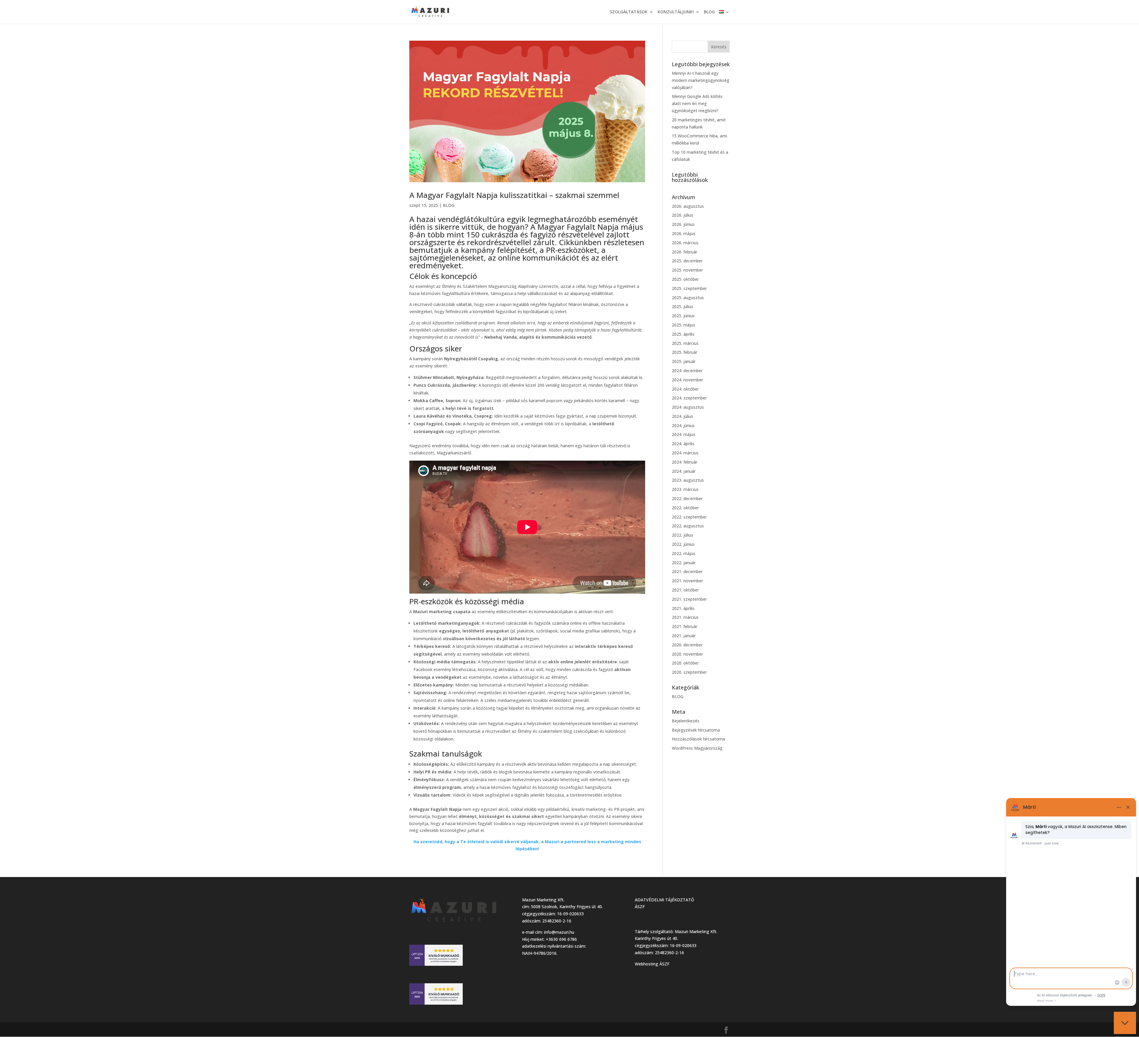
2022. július (682, 535)
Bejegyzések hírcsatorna (696, 730)
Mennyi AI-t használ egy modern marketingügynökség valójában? (700, 80)
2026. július (682, 215)
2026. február (684, 252)
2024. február (684, 462)
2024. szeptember (689, 398)
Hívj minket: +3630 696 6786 (549, 939)
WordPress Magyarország (697, 748)
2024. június (683, 425)
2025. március (685, 343)
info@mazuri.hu (559, 932)
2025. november (687, 270)
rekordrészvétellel (499, 242)
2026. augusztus (688, 206)
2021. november (687, 580)
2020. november (687, 654)
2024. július (682, 416)
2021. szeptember (689, 599)
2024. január (684, 471)
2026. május (683, 233)
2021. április (683, 608)
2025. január (684, 361)
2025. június (683, 315)
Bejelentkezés (685, 721)
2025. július (682, 306)
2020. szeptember (689, 672)
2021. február (684, 626)
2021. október (685, 590)
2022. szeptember (689, 517)
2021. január (684, 635)
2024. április (683, 443)
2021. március (685, 617)
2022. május (683, 553)
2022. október (685, 507)
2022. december (687, 498)
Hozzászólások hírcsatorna (698, 739)
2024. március (685, 453)
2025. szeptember (689, 288)
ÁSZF (640, 906)
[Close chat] (1125, 1023)
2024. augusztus (688, 407)
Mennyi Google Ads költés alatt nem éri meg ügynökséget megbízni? (697, 103)
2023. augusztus (688, 480)
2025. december (687, 261)
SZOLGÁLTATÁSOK (629, 12)
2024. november (687, 380)
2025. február (684, 352)
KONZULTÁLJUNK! (676, 12)
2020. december (687, 645)
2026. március (685, 242)
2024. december (687, 370)
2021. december (687, 571)
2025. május (683, 325)
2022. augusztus (688, 526)
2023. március (685, 489)
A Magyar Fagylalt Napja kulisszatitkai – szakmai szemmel (514, 195)
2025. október (685, 279)
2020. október (685, 663)
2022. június (683, 544)
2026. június (683, 224)
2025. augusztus (688, 297)
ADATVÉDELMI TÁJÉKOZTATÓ (664, 900)
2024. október (685, 389)
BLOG (709, 12)
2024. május (683, 434)
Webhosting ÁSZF (652, 964)
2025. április (683, 334)
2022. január (684, 562)
